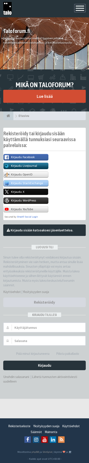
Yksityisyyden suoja (36, 292)
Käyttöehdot (12, 292)
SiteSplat (47, 451)
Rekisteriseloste (19, 426)
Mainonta (51, 432)
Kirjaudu (44, 365)
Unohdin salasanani (16, 377)
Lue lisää (45, 96)
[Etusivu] (8, 115)
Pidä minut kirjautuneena (32, 354)
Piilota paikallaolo (67, 354)
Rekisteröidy (44, 302)
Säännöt (36, 432)
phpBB (35, 451)
